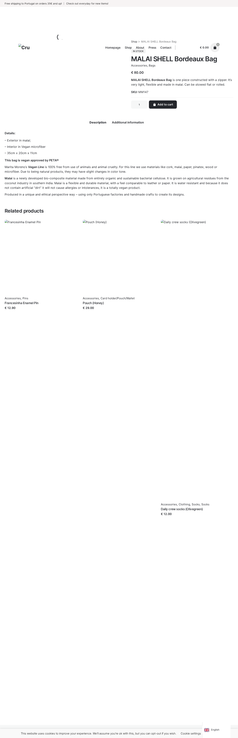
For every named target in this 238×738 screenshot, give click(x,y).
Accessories (13, 298)
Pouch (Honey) (93, 303)
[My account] (193, 47)
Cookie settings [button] (191, 733)
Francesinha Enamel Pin (21, 303)
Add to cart (12, 311)
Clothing (184, 504)
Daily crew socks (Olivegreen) (182, 509)
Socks (196, 504)
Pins (25, 298)
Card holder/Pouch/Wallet (118, 298)
